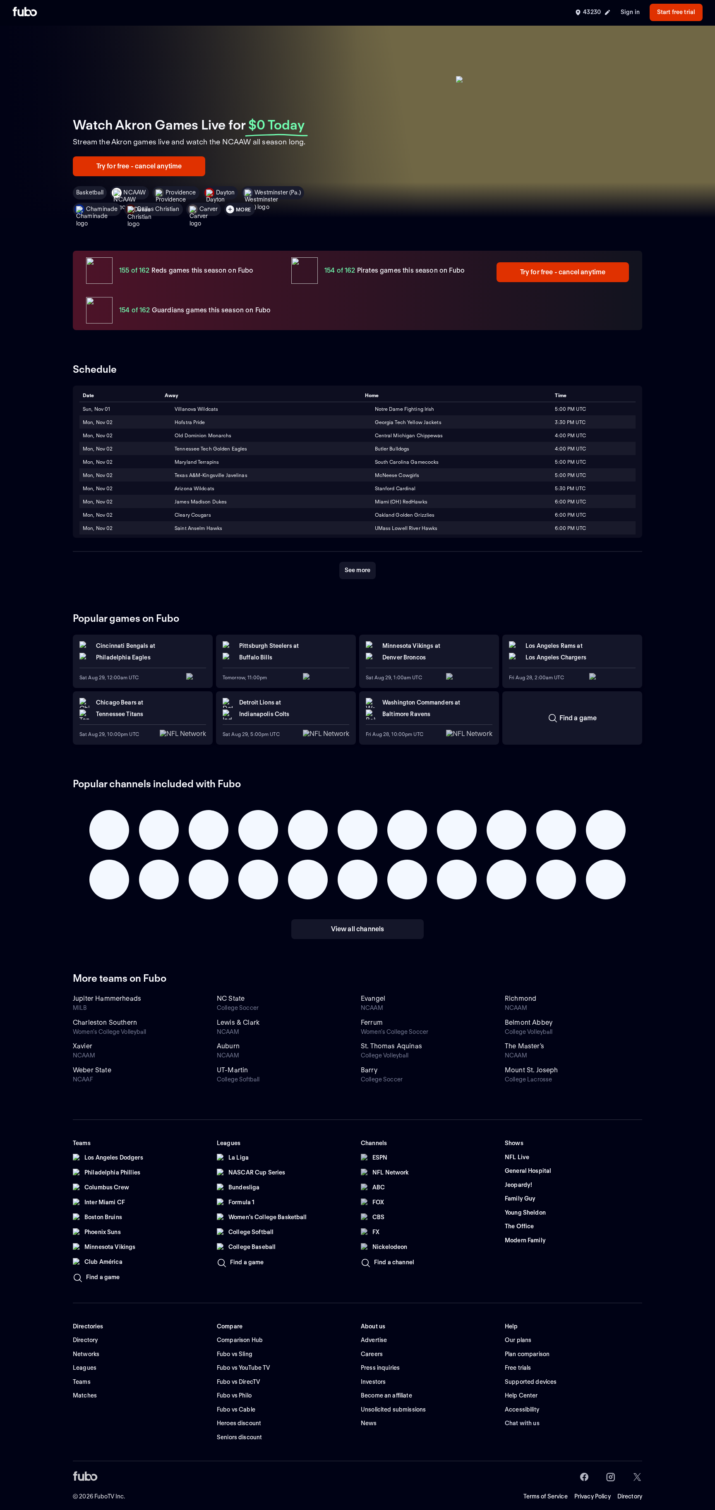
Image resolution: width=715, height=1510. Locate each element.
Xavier (82, 1046)
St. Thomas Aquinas (391, 1046)
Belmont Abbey (528, 1022)
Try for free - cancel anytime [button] (139, 166)
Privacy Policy (592, 1496)
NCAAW (134, 192)
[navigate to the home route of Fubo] (24, 12)
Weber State (92, 1070)
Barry (369, 1070)
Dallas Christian (158, 209)
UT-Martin (232, 1070)
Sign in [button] (630, 12)
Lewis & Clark (238, 1022)
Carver (208, 209)
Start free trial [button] (676, 12)
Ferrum (372, 1022)
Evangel (373, 998)
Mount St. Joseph (531, 1070)
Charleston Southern (105, 1022)
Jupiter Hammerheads (107, 998)
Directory (629, 1496)
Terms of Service (545, 1496)
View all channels (357, 929)
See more (357, 570)
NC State (231, 998)
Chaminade (102, 209)
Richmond (520, 998)
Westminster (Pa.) (277, 192)
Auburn (228, 1046)
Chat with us (522, 1423)
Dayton (225, 192)
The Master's (524, 1046)
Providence (181, 192)
